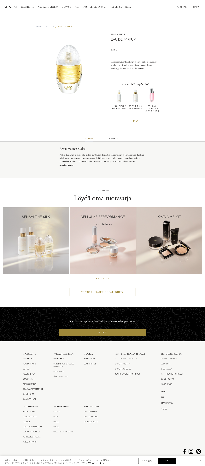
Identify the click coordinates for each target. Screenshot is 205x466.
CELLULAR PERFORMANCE (33, 389)
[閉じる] (200, 461)
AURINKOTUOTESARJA (31, 437)
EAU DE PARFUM (90, 412)
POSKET (56, 427)
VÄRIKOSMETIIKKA (60, 376)
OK (167, 461)
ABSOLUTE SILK (29, 374)
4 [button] (103, 278)
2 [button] (137, 121)
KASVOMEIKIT (58, 371)
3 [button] (101, 278)
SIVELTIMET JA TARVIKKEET (63, 432)
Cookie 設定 (147, 461)
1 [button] (134, 121)
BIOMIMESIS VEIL (29, 399)
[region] (102, 461)
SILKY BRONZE (28, 394)
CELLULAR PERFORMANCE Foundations (63, 365)
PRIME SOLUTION (29, 384)
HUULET (56, 422)
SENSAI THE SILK (45, 26)
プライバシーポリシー (97, 463)
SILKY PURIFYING (29, 364)
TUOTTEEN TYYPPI (30, 407)
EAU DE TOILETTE (91, 417)
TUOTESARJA (28, 359)
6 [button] (108, 278)
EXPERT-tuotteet (29, 379)
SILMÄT (56, 417)
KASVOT (56, 412)
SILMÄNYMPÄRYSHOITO (32, 427)
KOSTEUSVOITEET (30, 417)
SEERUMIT (27, 422)
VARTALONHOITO (30, 442)
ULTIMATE (26, 369)
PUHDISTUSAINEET (30, 412)
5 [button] (106, 278)
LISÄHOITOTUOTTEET (31, 432)
